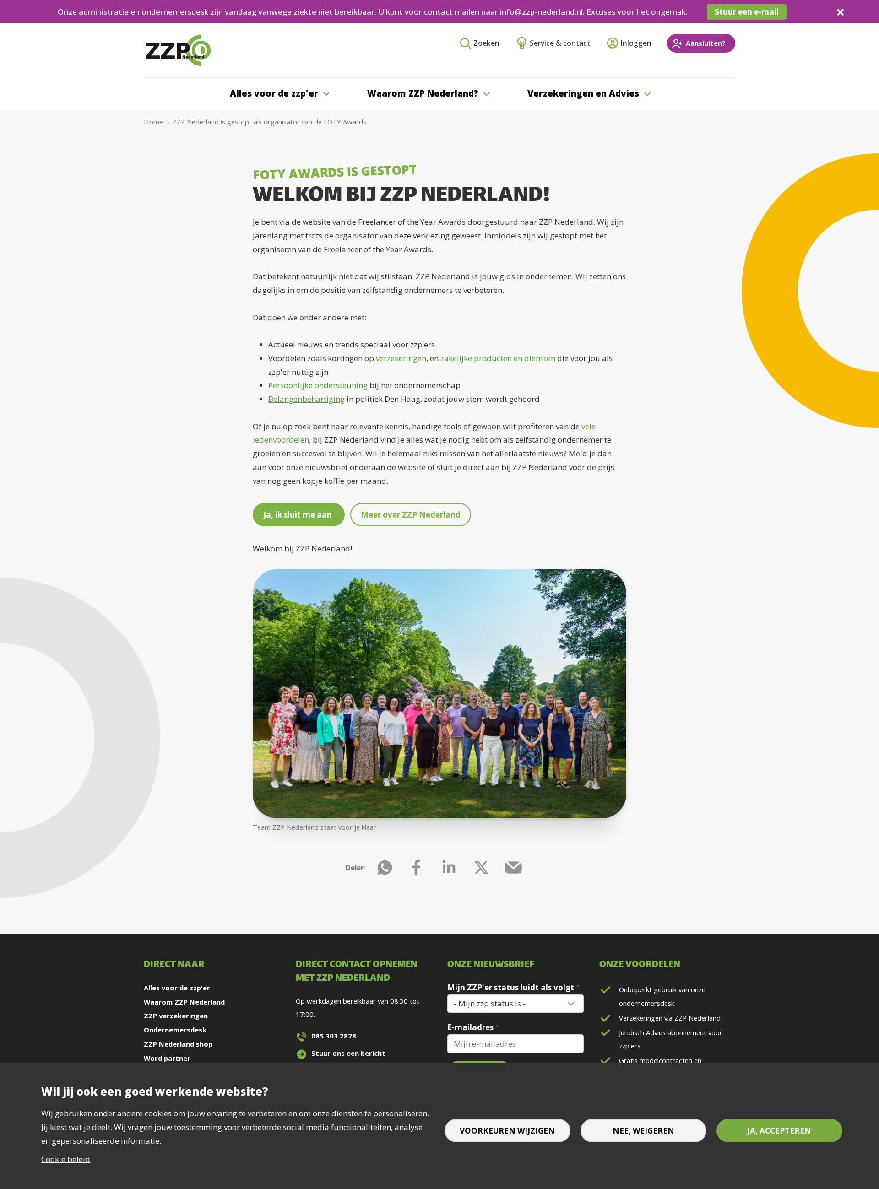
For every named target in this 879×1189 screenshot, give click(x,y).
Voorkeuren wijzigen (507, 1130)
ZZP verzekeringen (176, 1015)
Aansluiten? (706, 43)
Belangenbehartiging (306, 399)
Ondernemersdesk (175, 1029)
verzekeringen (401, 358)
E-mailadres (470, 1027)
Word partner (167, 1058)
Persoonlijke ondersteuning (318, 385)
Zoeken (486, 43)
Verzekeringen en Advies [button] (583, 93)
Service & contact (560, 43)
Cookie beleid (65, 1159)
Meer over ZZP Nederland (411, 514)
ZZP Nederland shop (178, 1043)
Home (153, 121)
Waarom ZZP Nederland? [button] (422, 93)
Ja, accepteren (779, 1130)
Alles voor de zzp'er (177, 987)
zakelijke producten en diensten (497, 358)
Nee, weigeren (643, 1130)
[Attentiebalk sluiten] (840, 12)
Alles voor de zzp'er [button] (274, 93)
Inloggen (635, 43)
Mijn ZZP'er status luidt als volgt (510, 987)
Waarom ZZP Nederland (184, 1001)
